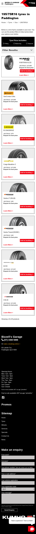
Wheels (4, 425)
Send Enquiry (9, 510)
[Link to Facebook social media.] (3, 397)
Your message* (6, 492)
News (3, 439)
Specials (4, 432)
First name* (5, 454)
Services (4, 428)
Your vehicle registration (9, 480)
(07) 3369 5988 (11, 340)
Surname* (4, 461)
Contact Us (5, 436)
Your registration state (8, 486)
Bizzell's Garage (12, 2)
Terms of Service (5, 506)
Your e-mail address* (8, 474)
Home (3, 418)
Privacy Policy (28, 505)
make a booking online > (11, 344)
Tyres (3, 421)
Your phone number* (17, 467)
